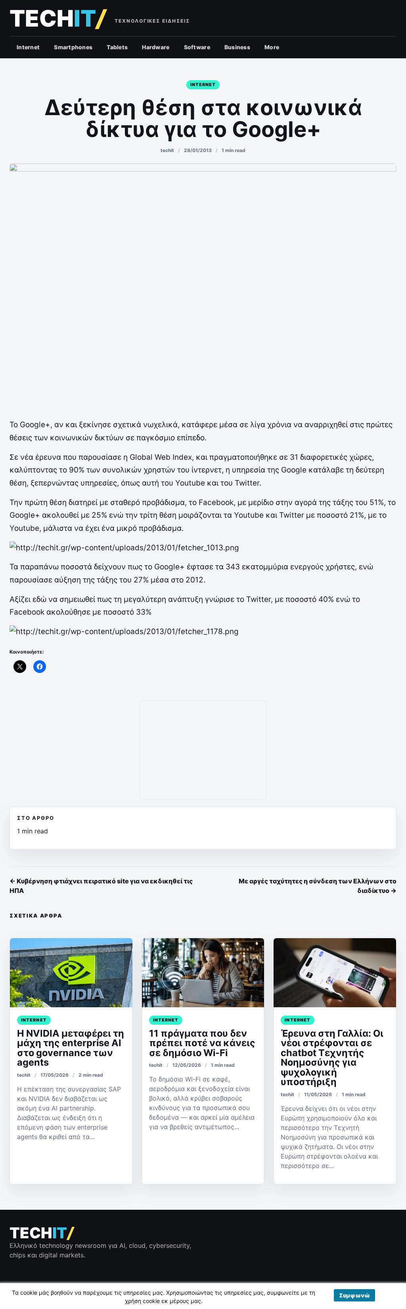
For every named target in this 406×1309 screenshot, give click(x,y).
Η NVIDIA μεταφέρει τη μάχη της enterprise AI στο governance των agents (70, 1048)
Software (197, 47)
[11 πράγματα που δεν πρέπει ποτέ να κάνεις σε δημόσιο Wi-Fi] (203, 972)
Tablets (117, 47)
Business (237, 47)
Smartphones (73, 47)
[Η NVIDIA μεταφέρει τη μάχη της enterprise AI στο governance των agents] (71, 972)
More (271, 47)
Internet (28, 47)
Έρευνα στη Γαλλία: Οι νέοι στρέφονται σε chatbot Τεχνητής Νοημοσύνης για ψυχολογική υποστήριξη (332, 1057)
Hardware (155, 47)
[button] (354, 1295)
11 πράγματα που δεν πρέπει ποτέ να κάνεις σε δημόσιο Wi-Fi (202, 1043)
